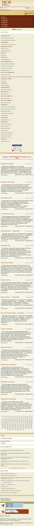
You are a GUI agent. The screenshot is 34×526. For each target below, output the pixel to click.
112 (5, 426)
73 (14, 422)
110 (31, 425)
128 (16, 428)
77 (21, 422)
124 (5, 428)
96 (27, 424)
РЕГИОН (3, 53)
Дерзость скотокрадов (6, 124)
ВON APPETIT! (5, 91)
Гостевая (5, 24)
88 (12, 424)
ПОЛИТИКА (4, 57)
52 (4, 421)
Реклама (4, 19)
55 (10, 421)
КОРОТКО (4, 139)
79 (25, 422)
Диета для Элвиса (5, 98)
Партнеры (5, 20)
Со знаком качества (7, 213)
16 (28, 417)
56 (12, 421)
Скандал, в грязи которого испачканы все (10, 490)
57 (14, 421)
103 (13, 425)
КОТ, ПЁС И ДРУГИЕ (6, 96)
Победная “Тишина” (7, 163)
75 (17, 422)
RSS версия (18, 29)
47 (25, 420)
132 (26, 428)
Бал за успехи (4, 486)
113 (8, 426)
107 (23, 425)
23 (10, 419)
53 (6, 421)
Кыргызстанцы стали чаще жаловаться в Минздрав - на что (15, 461)
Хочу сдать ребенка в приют (7, 488)
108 (26, 425)
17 (30, 417)
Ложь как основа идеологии (7, 38)
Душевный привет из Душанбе (8, 63)
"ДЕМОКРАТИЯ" (5, 36)
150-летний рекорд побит (7, 132)
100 (5, 425)
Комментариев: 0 (29, 174)
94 (23, 424)
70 (8, 422)
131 (23, 428)
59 (17, 421)
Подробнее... (4, 174)
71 (10, 422)
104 (15, 425)
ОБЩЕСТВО (4, 117)
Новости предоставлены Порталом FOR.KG (17, 468)
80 (27, 422)
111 (3, 426)
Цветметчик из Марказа (6, 134)
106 (21, 425)
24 (12, 419)
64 (27, 421)
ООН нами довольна (5, 59)
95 (25, 424)
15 (26, 417)
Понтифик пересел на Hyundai (8, 109)
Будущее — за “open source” (7, 484)
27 (17, 419)
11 (18, 417)
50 (31, 420)
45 (21, 420)
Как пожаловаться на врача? (7, 473)
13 (22, 417)
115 (13, 426)
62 (23, 421)
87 (10, 424)
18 (32, 417)
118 (20, 426)
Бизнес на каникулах (6, 102)
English (3, 435)
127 (13, 428)
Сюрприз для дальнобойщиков (8, 106)
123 (2, 428)
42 (16, 420)
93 (21, 424)
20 (4, 419)
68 (4, 422)
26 (16, 419)
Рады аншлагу (5, 280)
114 (10, 426)
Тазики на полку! (4, 48)
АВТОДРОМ (4, 104)
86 (8, 424)
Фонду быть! (4, 55)
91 (17, 424)
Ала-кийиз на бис (6, 198)
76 (19, 422)
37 (6, 420)
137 (13, 429)
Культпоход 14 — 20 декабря (10, 231)
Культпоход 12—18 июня (6, 68)
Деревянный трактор (6, 111)
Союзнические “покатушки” (7, 113)
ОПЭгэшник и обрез (5, 128)
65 (29, 421)
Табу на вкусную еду (5, 74)
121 (28, 426)
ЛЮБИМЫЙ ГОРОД (6, 46)
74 (16, 422)
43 (17, 420)
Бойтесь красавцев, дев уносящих (9, 492)
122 (31, 426)
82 (31, 422)
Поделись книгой (6, 347)
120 (26, 426)
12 (20, 417)
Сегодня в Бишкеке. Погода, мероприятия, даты (12, 450)
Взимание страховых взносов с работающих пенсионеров (14, 480)
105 (18, 425)
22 (8, 419)
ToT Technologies (4, 524)
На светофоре (4, 115)
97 (29, 424)
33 (29, 419)
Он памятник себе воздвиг (7, 66)
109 (28, 425)
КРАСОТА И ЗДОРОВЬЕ (7, 72)
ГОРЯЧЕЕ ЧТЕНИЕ (6, 79)
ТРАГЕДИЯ (4, 83)
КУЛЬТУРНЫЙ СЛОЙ (7, 61)
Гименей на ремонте (6, 51)
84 (4, 424)
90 (16, 424)
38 (8, 420)
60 (19, 421)
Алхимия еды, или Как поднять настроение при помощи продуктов (16, 76)
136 (10, 429)
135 (8, 429)
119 (23, 426)
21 (6, 419)
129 (18, 428)
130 (21, 428)
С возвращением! (5, 119)
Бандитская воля (5, 126)
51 (2, 421)
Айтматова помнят (7, 262)
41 (14, 420)
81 (29, 422)
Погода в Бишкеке (5, 441)
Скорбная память (5, 85)
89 (14, 424)
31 (25, 419)
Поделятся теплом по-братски (8, 44)
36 (4, 420)
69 (6, 422)
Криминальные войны (6, 137)
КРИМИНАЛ (4, 122)
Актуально (3, 81)
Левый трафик (4, 130)
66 (31, 421)
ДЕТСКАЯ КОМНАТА (6, 100)
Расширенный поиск (5, 9)
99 (2, 425)
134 (31, 428)
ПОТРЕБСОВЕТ (5, 87)
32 (27, 419)
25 (14, 419)
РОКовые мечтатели (7, 182)
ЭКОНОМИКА (4, 42)
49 (29, 420)
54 (8, 421)
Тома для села (5, 245)
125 (8, 428)
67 (2, 422)
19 (2, 419)
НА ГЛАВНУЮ (4, 32)
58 (16, 421)
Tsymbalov (10, 522)
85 (6, 424)
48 (27, 420)
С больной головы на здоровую (8, 40)
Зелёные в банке (5, 94)
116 (15, 426)
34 (31, 419)
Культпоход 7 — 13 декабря (10, 297)
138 (16, 429)
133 (29, 428)
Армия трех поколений (8, 399)
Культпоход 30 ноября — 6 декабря (12, 313)
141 (24, 429)
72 (12, 422)
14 (24, 417)
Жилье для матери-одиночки (7, 475)
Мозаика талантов (5, 70)
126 (10, 428)
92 (19, 424)
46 (23, 420)
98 (31, 424)
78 (23, 422)
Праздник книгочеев (7, 381)
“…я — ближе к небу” (6, 482)
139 (18, 429)
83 (2, 424)
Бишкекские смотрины (8, 364)
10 (16, 417)
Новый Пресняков (5, 141)
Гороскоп (5, 26)
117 (18, 426)
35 (2, 420)
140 (21, 429)
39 (10, 420)
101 (7, 425)
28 (19, 419)
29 (21, 419)
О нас (4, 17)
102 (10, 425)
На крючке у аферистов (6, 89)
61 (21, 421)
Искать (27, 7)
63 (25, 421)
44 (19, 420)
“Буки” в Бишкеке (7, 329)
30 (23, 419)
